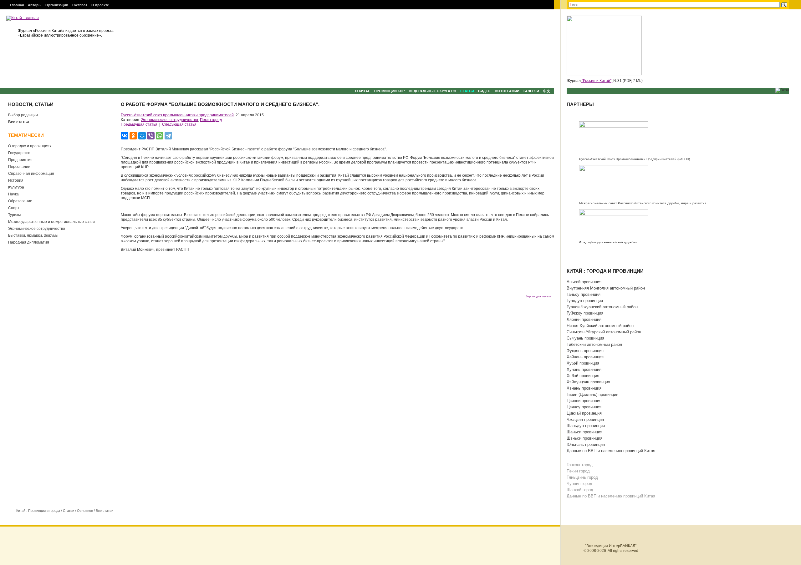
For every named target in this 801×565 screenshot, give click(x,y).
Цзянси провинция (584, 400)
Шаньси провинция (584, 432)
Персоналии (19, 166)
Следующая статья (179, 124)
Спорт (13, 208)
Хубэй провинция (583, 363)
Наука (13, 194)
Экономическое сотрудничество (36, 228)
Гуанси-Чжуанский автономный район (602, 307)
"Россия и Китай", (596, 80)
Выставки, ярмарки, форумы (33, 235)
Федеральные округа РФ (432, 91)
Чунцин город (579, 483)
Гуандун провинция (585, 300)
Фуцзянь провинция (585, 350)
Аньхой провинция (584, 282)
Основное (85, 510)
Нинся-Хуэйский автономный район (600, 325)
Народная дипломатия (28, 242)
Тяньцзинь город (582, 477)
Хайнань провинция (585, 357)
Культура (16, 187)
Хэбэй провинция (583, 375)
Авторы (34, 5)
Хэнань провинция (584, 388)
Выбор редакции (23, 115)
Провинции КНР (389, 91)
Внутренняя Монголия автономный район (606, 288)
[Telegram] (168, 135)
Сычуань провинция (585, 338)
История (15, 180)
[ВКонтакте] (124, 135)
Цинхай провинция (584, 413)
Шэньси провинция (584, 438)
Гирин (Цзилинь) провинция (592, 394)
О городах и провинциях (29, 146)
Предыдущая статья (139, 124)
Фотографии (507, 91)
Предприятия (20, 160)
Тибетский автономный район (594, 344)
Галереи (531, 91)
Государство (19, 153)
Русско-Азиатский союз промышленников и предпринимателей (177, 115)
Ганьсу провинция (583, 294)
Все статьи (18, 122)
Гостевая (79, 5)
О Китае (362, 91)
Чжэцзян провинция (585, 419)
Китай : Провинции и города (38, 510)
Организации (56, 5)
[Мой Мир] (142, 135)
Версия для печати (538, 296)
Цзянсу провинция (584, 407)
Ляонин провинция (584, 319)
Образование (20, 201)
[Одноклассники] (133, 135)
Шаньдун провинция (586, 425)
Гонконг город (580, 464)
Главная (17, 5)
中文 (546, 91)
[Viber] (151, 135)
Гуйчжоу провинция (585, 313)
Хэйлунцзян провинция (588, 382)
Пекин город (211, 120)
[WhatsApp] (159, 135)
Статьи (467, 91)
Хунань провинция (584, 369)
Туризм (14, 215)
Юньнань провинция (586, 444)
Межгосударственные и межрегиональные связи (51, 221)
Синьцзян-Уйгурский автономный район (604, 332)
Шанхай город (580, 489)
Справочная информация (31, 173)
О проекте (100, 5)
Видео (484, 91)
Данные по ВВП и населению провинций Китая (611, 450)
